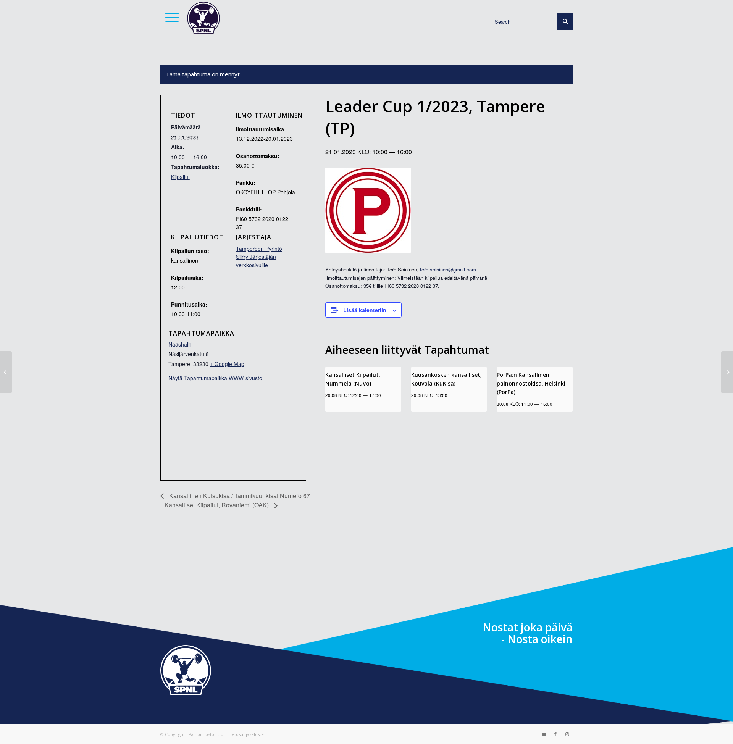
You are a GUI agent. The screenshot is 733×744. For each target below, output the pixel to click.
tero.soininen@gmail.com (448, 269)
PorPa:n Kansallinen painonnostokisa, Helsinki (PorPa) (531, 383)
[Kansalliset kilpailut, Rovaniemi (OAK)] (727, 372)
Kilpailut (180, 177)
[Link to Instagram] (567, 734)
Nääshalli (179, 344)
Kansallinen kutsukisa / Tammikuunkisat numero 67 (239, 495)
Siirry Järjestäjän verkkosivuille (256, 260)
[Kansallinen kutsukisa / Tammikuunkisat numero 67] (6, 372)
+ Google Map (227, 364)
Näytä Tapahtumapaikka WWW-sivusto (215, 378)
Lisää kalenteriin (364, 310)
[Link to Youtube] (544, 734)
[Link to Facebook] (555, 734)
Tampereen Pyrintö (259, 248)
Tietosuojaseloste (246, 734)
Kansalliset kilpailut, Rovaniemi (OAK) (217, 504)
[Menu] (169, 17)
